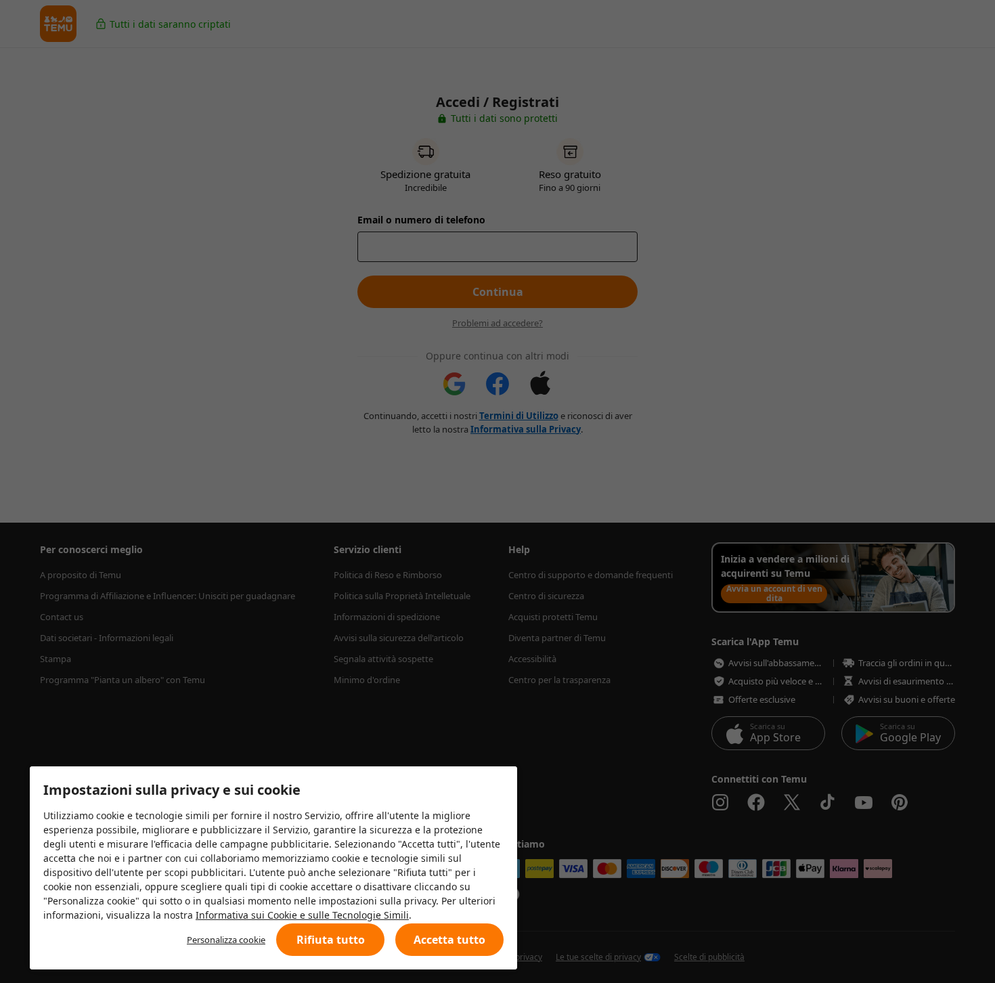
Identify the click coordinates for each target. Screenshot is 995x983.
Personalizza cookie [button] (226, 940)
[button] (330, 939)
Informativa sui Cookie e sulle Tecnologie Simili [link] (302, 915)
